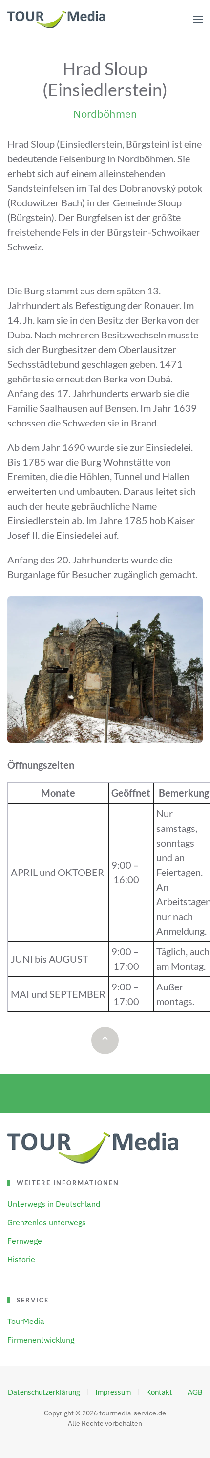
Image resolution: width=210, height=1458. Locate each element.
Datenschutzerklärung (44, 1392)
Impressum (113, 1392)
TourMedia (25, 1321)
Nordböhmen (105, 114)
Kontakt (159, 1392)
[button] (198, 19)
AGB (195, 1392)
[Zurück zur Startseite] (56, 19)
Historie (21, 1259)
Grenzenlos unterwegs (46, 1222)
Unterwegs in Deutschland (53, 1204)
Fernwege (24, 1241)
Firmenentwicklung (40, 1340)
